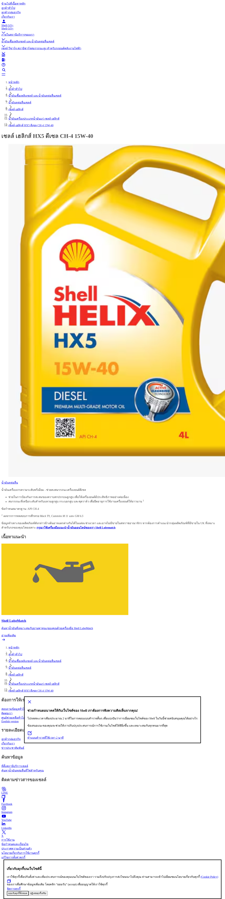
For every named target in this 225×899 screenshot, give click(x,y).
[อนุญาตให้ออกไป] (112, 702)
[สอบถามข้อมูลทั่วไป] (112, 65)
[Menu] (112, 74)
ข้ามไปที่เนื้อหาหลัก (13, 3)
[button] (112, 30)
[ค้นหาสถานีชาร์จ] (112, 60)
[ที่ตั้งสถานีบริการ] (112, 55)
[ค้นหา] (112, 70)
